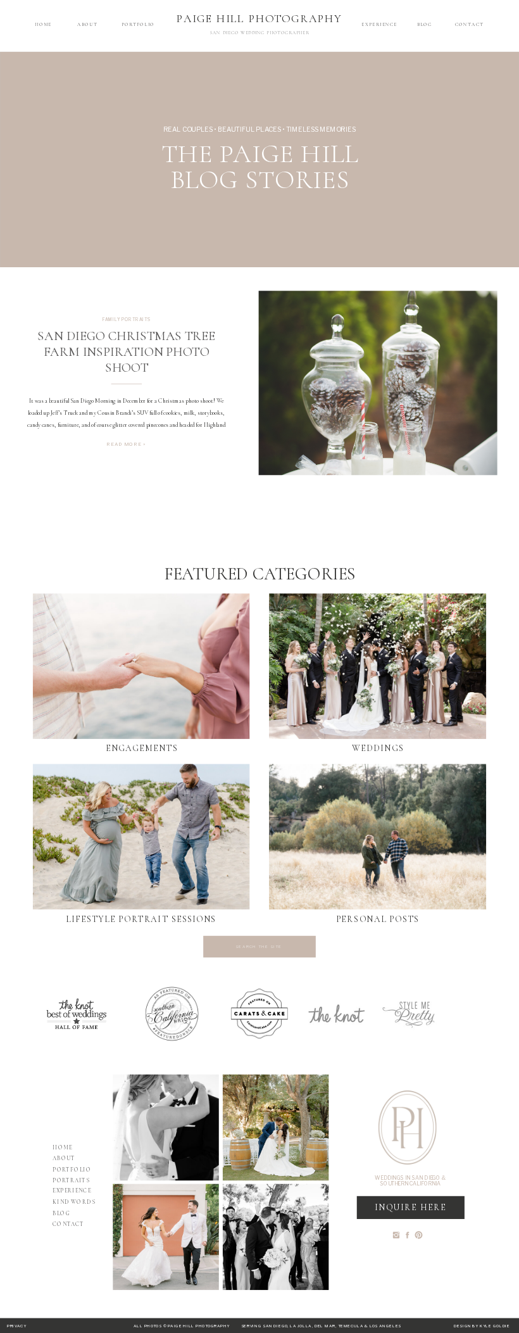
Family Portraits (127, 319)
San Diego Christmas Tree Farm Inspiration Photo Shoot (126, 352)
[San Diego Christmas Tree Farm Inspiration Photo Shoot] (378, 383)
